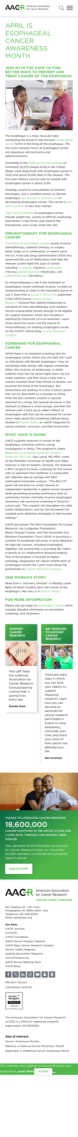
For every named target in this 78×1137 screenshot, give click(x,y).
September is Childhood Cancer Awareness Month (37, 1050)
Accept (43, 1071)
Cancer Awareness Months (22, 1041)
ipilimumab (54, 267)
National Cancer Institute (45, 162)
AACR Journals (15, 928)
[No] (54, 1072)
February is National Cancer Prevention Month (34, 1046)
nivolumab (25, 267)
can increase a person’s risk (39, 198)
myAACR (11, 932)
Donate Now (17, 706)
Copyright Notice (18, 987)
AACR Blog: (29, 945)
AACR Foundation (16, 937)
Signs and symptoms (19, 212)
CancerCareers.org (17, 957)
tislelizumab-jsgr (16, 275)
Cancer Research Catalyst (43, 569)
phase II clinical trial (44, 294)
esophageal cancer (50, 605)
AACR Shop (12, 966)
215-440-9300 (29, 914)
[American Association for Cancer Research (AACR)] (27, 8)
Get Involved (53, 757)
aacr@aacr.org (23, 917)
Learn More (25, 1071)
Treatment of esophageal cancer (27, 243)
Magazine (20, 949)
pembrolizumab (29, 271)
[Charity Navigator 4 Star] (14, 1000)
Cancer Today (28, 422)
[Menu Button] (70, 8)
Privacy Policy (16, 982)
